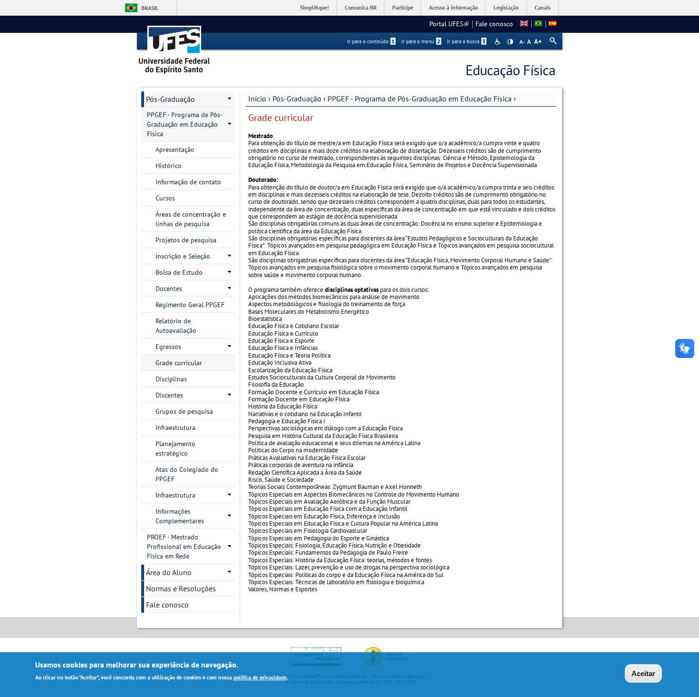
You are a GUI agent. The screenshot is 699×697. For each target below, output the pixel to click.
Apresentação (174, 149)
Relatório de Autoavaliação (175, 326)
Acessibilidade (498, 42)
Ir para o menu (420, 41)
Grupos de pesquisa (184, 411)
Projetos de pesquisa (185, 240)
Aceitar (643, 673)
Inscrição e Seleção (182, 256)
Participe (402, 7)
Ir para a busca (466, 41)
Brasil (149, 7)
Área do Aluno (169, 572)
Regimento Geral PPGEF (189, 304)
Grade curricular (178, 362)
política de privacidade (260, 677)
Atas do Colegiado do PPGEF (186, 474)
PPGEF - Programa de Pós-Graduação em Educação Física (420, 98)
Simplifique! (314, 7)
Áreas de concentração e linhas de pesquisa (190, 219)
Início (257, 98)
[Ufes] (174, 46)
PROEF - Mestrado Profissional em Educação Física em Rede (184, 546)
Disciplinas (171, 379)
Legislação (506, 7)
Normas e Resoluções (181, 588)
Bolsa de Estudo (179, 272)
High (509, 42)
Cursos (165, 198)
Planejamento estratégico (175, 448)
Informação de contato (188, 182)
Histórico (168, 165)
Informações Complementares (179, 516)
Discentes (169, 395)
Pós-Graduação (296, 98)
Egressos (168, 346)
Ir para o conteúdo (371, 41)
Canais (542, 7)
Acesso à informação (453, 7)
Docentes (168, 288)
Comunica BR (361, 7)
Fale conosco (494, 24)
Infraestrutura (175, 427)
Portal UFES (449, 24)
